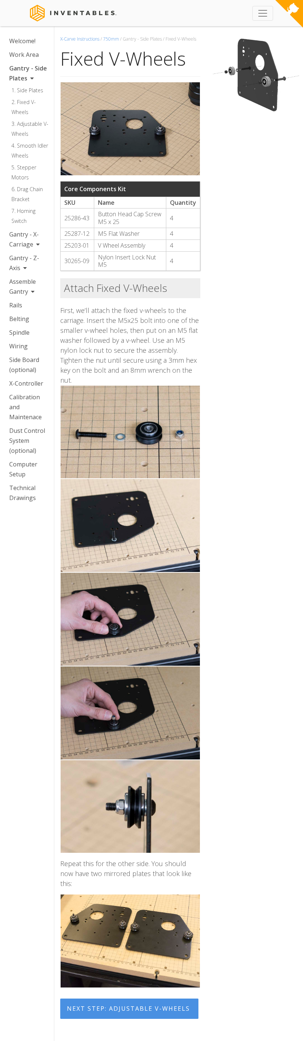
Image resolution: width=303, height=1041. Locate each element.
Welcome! (22, 41)
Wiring (18, 346)
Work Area (24, 55)
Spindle (19, 332)
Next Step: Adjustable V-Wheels (128, 1008)
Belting (19, 319)
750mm (111, 39)
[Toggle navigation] (262, 13)
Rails (15, 305)
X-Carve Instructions (79, 39)
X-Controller (26, 383)
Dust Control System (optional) (27, 441)
